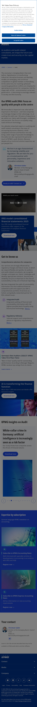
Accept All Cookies (18, 40)
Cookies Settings (18, 30)
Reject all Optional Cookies (18, 35)
